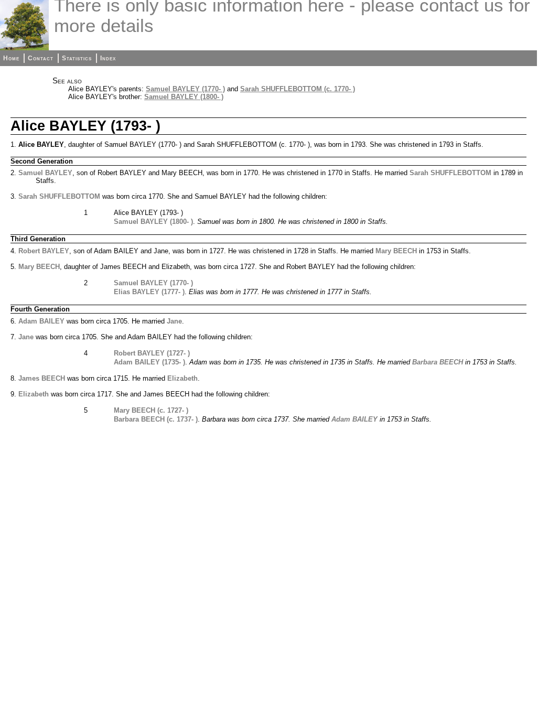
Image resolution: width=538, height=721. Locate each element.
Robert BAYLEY (43, 251)
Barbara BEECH (437, 362)
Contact (40, 58)
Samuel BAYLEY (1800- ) (183, 97)
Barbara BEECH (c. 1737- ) (156, 419)
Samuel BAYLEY (45, 173)
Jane (174, 321)
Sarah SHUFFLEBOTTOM (450, 173)
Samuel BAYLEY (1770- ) (185, 89)
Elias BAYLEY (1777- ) (149, 292)
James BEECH (41, 378)
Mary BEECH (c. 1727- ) (151, 410)
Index (108, 58)
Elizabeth (182, 378)
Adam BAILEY (41, 321)
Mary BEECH (396, 251)
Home (11, 58)
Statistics (77, 58)
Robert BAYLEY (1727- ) (152, 353)
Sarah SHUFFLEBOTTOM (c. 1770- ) (297, 89)
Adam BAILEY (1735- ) (149, 362)
